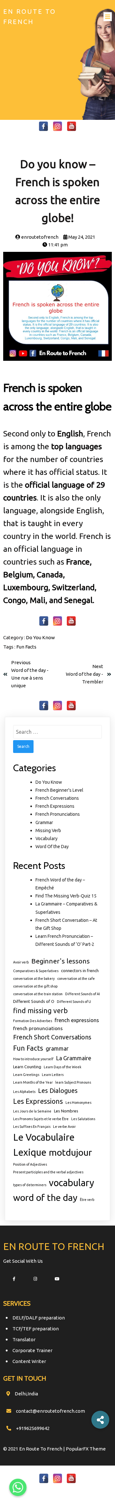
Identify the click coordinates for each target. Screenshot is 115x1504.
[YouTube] (71, 126)
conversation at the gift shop (35, 986)
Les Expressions (38, 1101)
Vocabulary (46, 838)
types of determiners (29, 1185)
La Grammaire (73, 1058)
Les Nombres (66, 1111)
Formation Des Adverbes (32, 1021)
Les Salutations (83, 1119)
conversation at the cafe (76, 978)
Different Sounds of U (74, 1002)
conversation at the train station (38, 994)
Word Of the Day (52, 846)
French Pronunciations (57, 814)
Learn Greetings (26, 1075)
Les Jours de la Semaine (32, 1111)
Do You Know (40, 637)
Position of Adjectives (30, 1164)
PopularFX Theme (86, 1448)
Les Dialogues (58, 1090)
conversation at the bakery (34, 978)
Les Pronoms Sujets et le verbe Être (41, 1119)
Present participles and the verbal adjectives (48, 1172)
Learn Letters (53, 1075)
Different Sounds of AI (82, 994)
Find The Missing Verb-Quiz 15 (65, 895)
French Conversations (57, 798)
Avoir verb (21, 962)
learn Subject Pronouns (73, 1082)
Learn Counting (27, 1066)
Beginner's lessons (60, 961)
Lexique (29, 1152)
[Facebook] (43, 126)
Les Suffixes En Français (31, 1126)
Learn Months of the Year (33, 1082)
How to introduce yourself (33, 1059)
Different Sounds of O (33, 1001)
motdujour (70, 1152)
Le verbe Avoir (64, 1126)
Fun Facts (26, 646)
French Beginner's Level (59, 790)
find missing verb (40, 1010)
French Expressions (54, 806)
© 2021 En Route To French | (34, 1448)
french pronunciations (38, 1028)
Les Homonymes (78, 1102)
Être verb (87, 1200)
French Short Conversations (52, 1037)
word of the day (45, 1197)
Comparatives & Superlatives (35, 971)
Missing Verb (48, 830)
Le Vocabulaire (43, 1137)
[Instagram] (57, 126)
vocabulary (71, 1183)
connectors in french (80, 970)
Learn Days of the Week (62, 1067)
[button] (100, 1420)
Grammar (44, 822)
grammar (57, 1048)
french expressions (77, 1020)
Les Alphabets (24, 1092)
